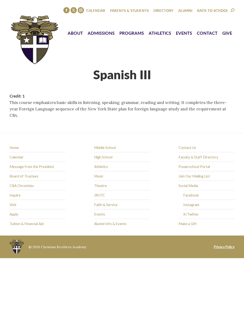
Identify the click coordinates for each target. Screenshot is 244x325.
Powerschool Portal (194, 166)
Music (98, 176)
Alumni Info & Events (110, 224)
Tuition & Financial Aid (27, 224)
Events (99, 214)
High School (103, 157)
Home (14, 147)
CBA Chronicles (22, 185)
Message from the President (32, 166)
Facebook (191, 195)
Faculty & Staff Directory (198, 157)
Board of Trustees (24, 176)
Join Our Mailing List (194, 176)
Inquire (15, 195)
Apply (14, 214)
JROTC (99, 195)
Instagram (191, 204)
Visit (13, 204)
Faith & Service (105, 204)
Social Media (188, 185)
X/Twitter (191, 214)
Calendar (17, 157)
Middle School (105, 147)
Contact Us (187, 147)
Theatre (100, 185)
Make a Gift (187, 224)
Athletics (101, 166)
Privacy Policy (224, 246)
